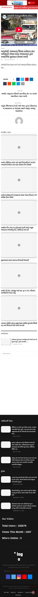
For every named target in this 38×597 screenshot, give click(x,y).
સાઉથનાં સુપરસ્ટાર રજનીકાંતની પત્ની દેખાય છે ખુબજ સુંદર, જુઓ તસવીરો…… (24, 340)
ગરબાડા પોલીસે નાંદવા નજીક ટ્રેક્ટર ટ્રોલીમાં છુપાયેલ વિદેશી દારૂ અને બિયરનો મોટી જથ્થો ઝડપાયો (19, 324)
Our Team (6, 592)
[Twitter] (13, 577)
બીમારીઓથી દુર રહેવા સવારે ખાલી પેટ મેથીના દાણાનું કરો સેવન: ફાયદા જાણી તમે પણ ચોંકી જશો (24, 492)
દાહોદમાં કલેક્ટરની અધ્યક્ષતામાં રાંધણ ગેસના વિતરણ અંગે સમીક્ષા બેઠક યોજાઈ (19, 196)
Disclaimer (18, 595)
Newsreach (32, 586)
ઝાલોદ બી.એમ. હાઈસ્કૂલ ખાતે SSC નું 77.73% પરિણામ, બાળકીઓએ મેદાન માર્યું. (18, 291)
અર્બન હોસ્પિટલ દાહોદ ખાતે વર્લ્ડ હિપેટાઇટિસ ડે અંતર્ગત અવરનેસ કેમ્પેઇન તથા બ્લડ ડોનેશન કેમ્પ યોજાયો (18, 163)
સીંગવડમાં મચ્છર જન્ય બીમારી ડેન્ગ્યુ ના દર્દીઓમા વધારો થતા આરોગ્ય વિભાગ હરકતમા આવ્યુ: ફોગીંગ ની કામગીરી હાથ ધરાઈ (24, 506)
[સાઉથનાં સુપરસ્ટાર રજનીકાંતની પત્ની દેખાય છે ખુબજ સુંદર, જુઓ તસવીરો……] (6, 341)
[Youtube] (24, 577)
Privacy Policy (29, 592)
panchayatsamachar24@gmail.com (23, 571)
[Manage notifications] (33, 592)
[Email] (30, 577)
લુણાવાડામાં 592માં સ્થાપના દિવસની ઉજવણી (15, 260)
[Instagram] (19, 577)
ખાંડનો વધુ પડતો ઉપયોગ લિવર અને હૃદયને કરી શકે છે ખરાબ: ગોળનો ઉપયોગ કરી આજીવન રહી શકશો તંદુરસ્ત (24, 479)
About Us (13, 592)
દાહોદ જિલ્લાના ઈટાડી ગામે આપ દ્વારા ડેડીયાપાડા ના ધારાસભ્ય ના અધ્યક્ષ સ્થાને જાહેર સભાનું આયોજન (19, 108)
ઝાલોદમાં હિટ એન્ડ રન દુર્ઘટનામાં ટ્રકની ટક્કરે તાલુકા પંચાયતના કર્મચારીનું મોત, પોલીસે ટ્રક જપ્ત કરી (17, 228)
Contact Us (20, 592)
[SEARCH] (35, 353)
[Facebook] (8, 577)
